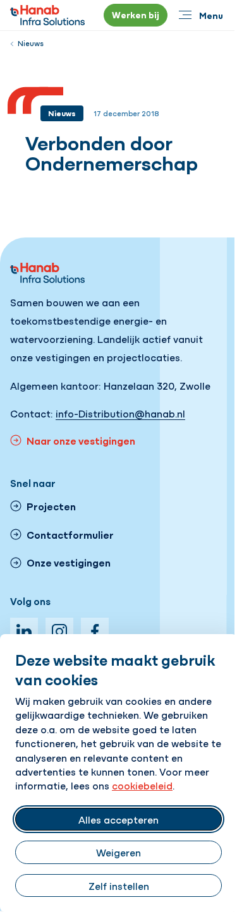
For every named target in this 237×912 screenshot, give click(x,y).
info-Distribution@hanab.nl (120, 413)
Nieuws (31, 43)
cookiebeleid (142, 785)
